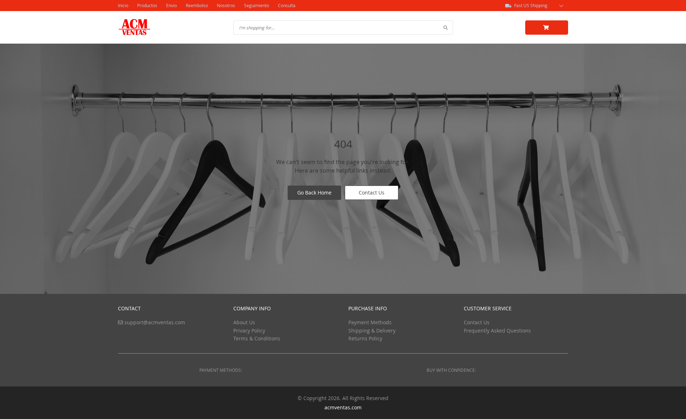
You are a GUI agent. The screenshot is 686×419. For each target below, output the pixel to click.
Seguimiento (256, 5)
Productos (147, 5)
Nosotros (226, 5)
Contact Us (371, 192)
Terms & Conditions (256, 338)
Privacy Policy (249, 330)
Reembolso (197, 5)
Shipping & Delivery (372, 330)
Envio (171, 5)
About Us (244, 322)
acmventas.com (343, 407)
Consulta (286, 5)
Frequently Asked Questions (497, 330)
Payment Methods (370, 322)
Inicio (123, 5)
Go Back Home (314, 192)
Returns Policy (365, 338)
